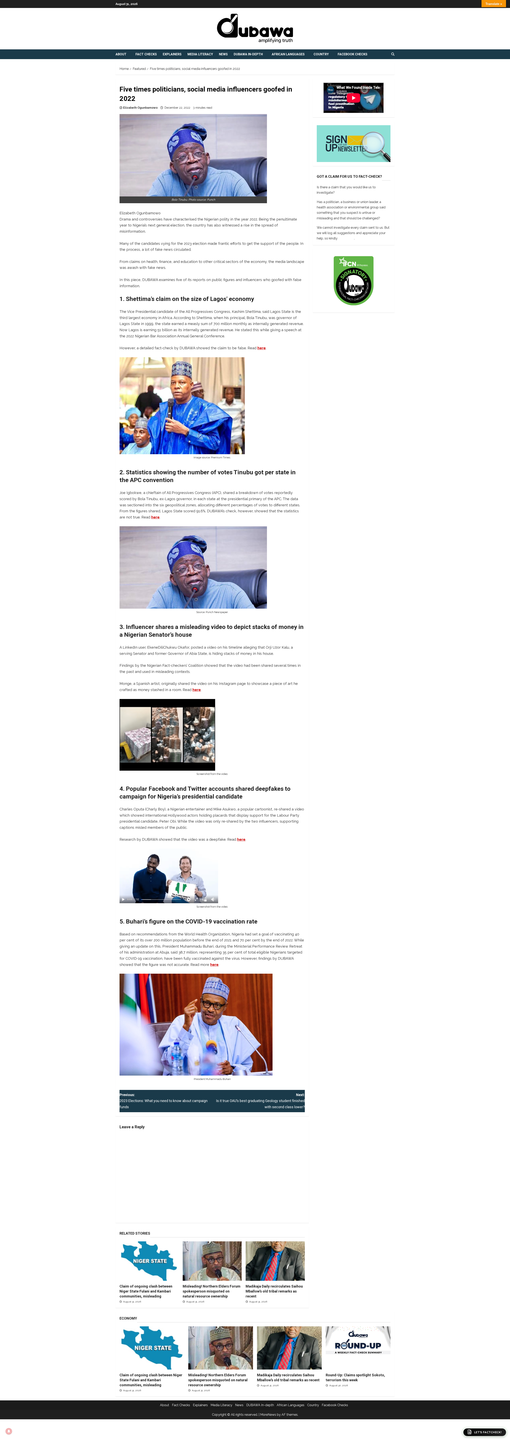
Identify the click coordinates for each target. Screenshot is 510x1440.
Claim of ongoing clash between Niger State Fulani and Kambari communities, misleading (146, 1291)
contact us (346, 238)
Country (321, 54)
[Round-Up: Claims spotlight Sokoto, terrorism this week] (358, 1348)
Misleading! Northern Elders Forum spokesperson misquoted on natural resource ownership (211, 1291)
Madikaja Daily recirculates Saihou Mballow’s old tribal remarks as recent (274, 1291)
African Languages (288, 54)
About (121, 54)
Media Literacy (200, 54)
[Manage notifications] (9, 1431)
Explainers (172, 54)
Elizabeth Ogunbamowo (140, 107)
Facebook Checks (352, 54)
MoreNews (268, 1415)
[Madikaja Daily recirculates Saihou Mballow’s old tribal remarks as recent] (275, 1261)
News (223, 54)
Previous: (164, 1101)
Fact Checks (146, 54)
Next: (260, 1101)
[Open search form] (392, 54)
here (261, 348)
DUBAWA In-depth (248, 54)
